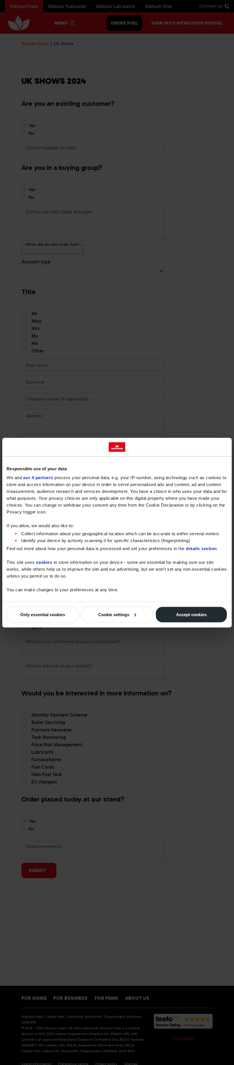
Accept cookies (191, 614)
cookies (44, 562)
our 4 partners (38, 477)
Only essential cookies (42, 614)
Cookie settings (113, 614)
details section (201, 548)
